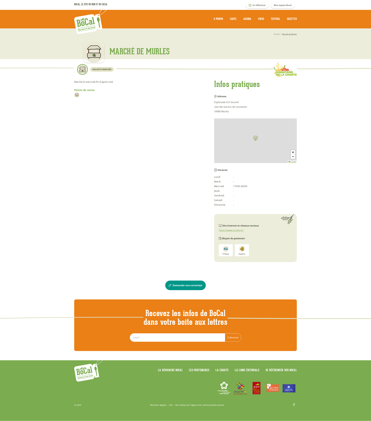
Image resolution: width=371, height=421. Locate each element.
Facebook (295, 405)
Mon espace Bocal (283, 5)
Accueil (277, 34)
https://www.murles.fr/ (231, 230)
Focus (261, 19)
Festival (275, 19)
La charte (222, 370)
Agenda (247, 19)
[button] (255, 138)
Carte (233, 19)
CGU (171, 405)
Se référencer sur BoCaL (281, 370)
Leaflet (293, 161)
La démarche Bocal (170, 370)
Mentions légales (158, 405)
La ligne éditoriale (247, 370)
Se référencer (259, 5)
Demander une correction (187, 285)
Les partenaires (199, 370)
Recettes (292, 19)
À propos (218, 19)
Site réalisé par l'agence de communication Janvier (199, 405)
